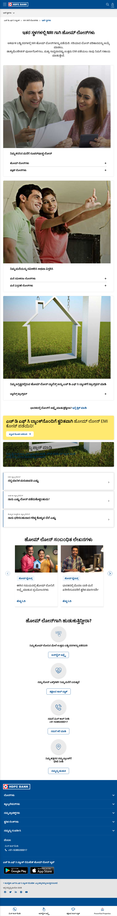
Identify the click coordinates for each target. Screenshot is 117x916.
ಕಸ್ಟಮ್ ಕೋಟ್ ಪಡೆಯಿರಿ (18, 434)
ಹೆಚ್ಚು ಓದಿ (21, 601)
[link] (5, 892)
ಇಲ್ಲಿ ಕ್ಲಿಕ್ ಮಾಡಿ (79, 408)
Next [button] (110, 573)
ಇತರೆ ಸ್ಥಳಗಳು (7, 13)
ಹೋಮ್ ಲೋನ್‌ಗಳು (19, 163)
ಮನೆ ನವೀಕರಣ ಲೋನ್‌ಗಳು (23, 278)
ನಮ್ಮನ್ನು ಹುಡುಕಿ (58, 771)
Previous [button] (7, 573)
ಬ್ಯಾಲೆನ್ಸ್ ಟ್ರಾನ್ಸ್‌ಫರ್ (18, 394)
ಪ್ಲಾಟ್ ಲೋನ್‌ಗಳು (18, 170)
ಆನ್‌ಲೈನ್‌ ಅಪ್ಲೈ (58, 655)
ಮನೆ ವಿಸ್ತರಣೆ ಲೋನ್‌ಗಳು (21, 285)
